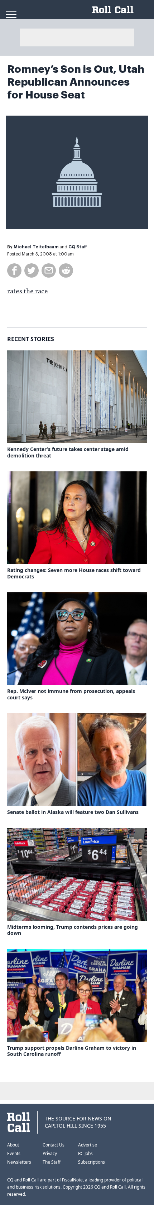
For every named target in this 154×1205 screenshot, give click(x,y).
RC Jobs (85, 1153)
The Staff (52, 1162)
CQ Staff (77, 247)
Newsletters (19, 1162)
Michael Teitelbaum (36, 247)
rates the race (27, 291)
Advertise (87, 1145)
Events (13, 1153)
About (13, 1145)
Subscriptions (91, 1162)
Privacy (50, 1153)
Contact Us (53, 1145)
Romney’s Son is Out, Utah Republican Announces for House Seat (75, 82)
